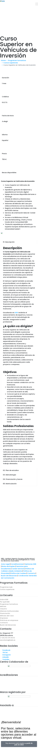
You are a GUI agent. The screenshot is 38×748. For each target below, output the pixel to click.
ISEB (16, 312)
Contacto (31, 573)
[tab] (19, 242)
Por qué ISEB (4, 602)
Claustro (3, 609)
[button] (36, 4)
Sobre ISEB (4, 599)
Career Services (18, 569)
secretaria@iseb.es (7, 640)
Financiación (5, 613)
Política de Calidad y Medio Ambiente (17, 570)
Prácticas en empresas (9, 620)
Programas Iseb (6, 587)
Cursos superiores (7, 589)
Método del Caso (7, 616)
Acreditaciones (17, 564)
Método (3, 606)
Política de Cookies (18, 573)
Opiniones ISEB (30, 564)
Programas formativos (9, 604)
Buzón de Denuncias (9, 576)
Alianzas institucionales (9, 611)
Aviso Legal (5, 564)
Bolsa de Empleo (8, 566)
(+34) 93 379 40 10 (7, 638)
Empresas (4, 618)
